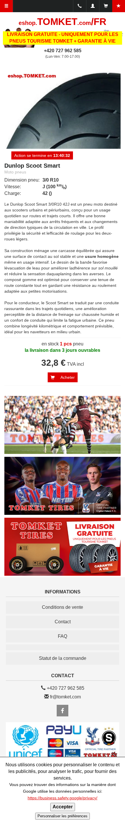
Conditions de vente (62, 607)
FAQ (62, 636)
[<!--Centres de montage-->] (62, 647)
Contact (63, 621)
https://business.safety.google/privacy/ (62, 798)
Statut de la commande (62, 658)
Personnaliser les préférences (63, 816)
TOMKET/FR (62, 21)
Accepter (63, 806)
